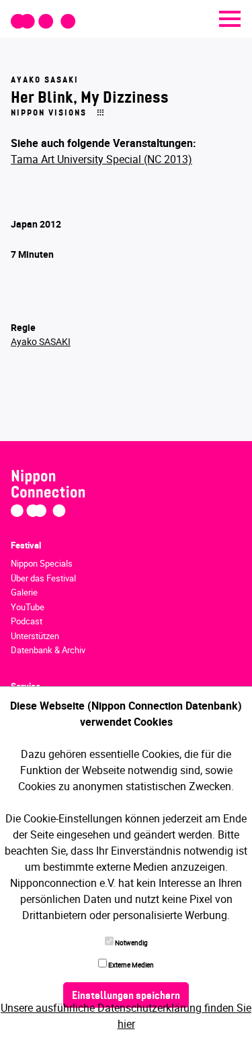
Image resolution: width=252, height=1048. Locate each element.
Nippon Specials (42, 563)
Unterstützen (35, 636)
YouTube (27, 607)
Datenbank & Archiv (48, 650)
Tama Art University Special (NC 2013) (101, 159)
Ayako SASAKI (41, 341)
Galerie (24, 592)
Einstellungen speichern (126, 996)
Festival (26, 545)
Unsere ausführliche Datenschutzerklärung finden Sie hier (126, 1015)
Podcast (26, 621)
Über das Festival (43, 578)
